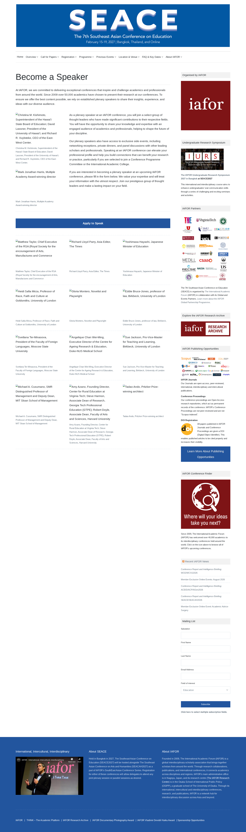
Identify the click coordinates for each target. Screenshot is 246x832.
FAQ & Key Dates (151, 57)
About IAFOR (173, 57)
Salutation (185, 629)
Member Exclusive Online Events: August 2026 (203, 579)
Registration (68, 57)
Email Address (187, 669)
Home (20, 56)
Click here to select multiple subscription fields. (204, 712)
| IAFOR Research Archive (74, 820)
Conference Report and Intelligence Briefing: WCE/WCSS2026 (201, 571)
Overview (31, 57)
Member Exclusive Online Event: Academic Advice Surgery (204, 608)
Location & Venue (128, 57)
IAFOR (19, 820)
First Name (186, 642)
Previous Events (105, 57)
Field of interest (188, 683)
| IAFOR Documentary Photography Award (112, 820)
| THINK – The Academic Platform (42, 820)
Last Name (186, 656)
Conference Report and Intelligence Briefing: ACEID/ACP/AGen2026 (201, 588)
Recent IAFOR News (197, 561)
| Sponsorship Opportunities (190, 820)
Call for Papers (49, 57)
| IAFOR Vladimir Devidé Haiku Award (155, 820)
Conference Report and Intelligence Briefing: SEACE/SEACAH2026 (201, 598)
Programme (85, 57)
